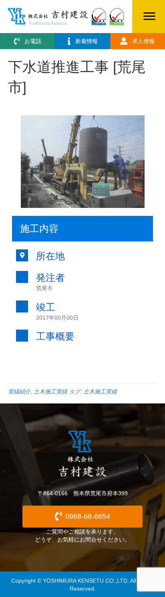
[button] (82, 517)
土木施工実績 (50, 391)
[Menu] (149, 16)
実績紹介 (19, 391)
